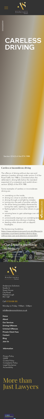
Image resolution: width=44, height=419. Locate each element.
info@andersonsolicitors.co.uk (15, 310)
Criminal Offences (10, 329)
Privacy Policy (8, 356)
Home (5, 316)
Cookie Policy (8, 360)
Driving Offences (10, 325)
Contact (6, 335)
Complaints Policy (10, 363)
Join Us (6, 341)
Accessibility (8, 367)
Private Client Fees (11, 332)
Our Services (8, 322)
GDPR (5, 358)
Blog (5, 338)
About (5, 319)
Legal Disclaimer (9, 365)
